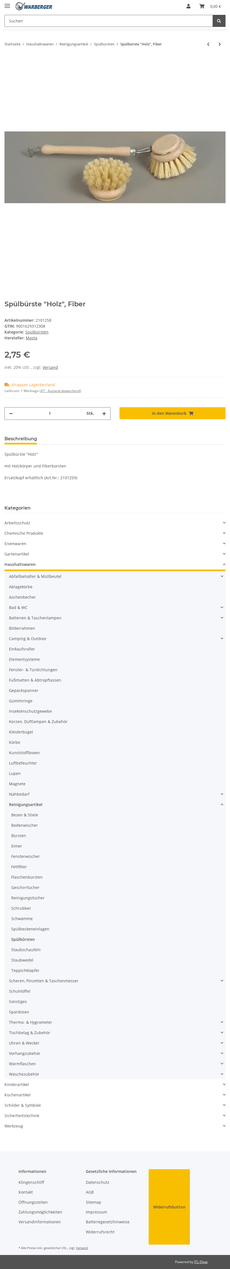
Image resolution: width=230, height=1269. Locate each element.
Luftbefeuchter (23, 763)
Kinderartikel (16, 1084)
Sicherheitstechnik (21, 1115)
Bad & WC (18, 607)
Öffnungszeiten (33, 1202)
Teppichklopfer (25, 970)
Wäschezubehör (24, 1074)
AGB (90, 1192)
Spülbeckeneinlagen (30, 929)
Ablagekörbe (21, 586)
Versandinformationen (40, 1221)
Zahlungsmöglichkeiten (40, 1212)
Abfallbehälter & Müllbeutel (35, 576)
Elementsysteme (24, 659)
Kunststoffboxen (24, 752)
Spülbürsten (37, 332)
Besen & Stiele (24, 815)
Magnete (17, 783)
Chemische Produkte (23, 533)
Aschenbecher (22, 597)
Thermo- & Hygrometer (30, 1022)
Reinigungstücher (28, 897)
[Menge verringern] (11, 413)
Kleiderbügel (21, 732)
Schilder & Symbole (22, 1105)
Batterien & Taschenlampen (35, 617)
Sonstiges (18, 1001)
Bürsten (18, 835)
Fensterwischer (25, 856)
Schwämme (22, 918)
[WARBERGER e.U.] (34, 6)
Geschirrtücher (25, 887)
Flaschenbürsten (27, 877)
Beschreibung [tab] (20, 438)
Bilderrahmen (22, 628)
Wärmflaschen (22, 1063)
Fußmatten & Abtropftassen (35, 680)
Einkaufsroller (22, 649)
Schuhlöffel (19, 991)
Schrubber (21, 908)
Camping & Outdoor (28, 638)
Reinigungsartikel (25, 804)
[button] (188, 6)
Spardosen (19, 1012)
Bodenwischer (24, 825)
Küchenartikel (17, 1094)
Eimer (16, 846)
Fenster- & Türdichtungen (33, 669)
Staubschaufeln (26, 949)
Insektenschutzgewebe (30, 711)
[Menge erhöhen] (104, 413)
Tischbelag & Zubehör (29, 1032)
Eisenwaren (15, 543)
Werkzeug (13, 1126)
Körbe (14, 742)
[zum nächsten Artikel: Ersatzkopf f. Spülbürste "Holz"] (220, 44)
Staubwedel (22, 960)
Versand (50, 367)
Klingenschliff (31, 1182)
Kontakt (26, 1192)
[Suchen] (219, 21)
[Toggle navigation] (7, 3)
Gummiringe (21, 700)
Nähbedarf (19, 794)
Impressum (96, 1212)
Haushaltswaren (20, 564)
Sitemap (93, 1202)
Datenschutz (97, 1182)
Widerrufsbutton (169, 1207)
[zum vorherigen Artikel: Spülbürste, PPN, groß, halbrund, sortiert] (208, 44)
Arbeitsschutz (17, 522)
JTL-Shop (201, 1261)
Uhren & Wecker (24, 1043)
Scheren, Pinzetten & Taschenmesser (44, 980)
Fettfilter (19, 866)
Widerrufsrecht (100, 1232)
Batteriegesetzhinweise (108, 1221)
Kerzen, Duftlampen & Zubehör (38, 721)
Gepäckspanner (23, 690)
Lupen (15, 773)
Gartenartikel (16, 554)
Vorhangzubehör (24, 1053)
